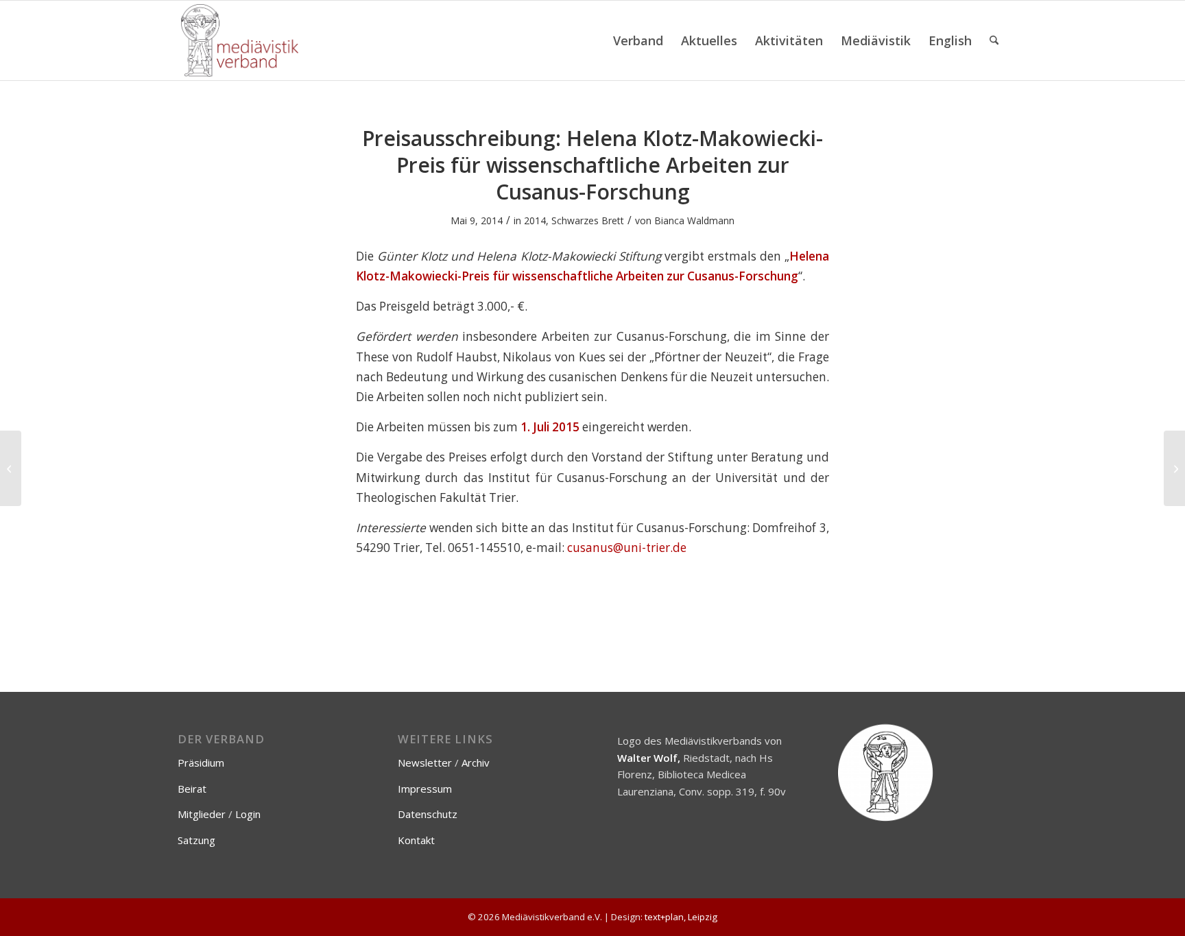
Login (248, 814)
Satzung (196, 840)
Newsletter (425, 762)
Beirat (192, 788)
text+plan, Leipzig (681, 917)
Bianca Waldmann (694, 220)
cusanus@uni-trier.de (626, 547)
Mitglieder (202, 814)
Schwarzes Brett (587, 220)
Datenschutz (427, 814)
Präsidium (201, 762)
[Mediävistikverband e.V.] (240, 40)
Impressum (425, 788)
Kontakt (416, 840)
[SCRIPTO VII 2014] (10, 468)
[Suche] (994, 40)
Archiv (476, 762)
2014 (535, 220)
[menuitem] (638, 40)
